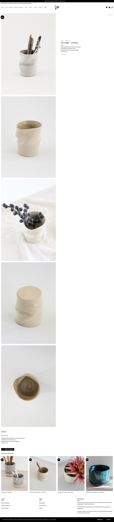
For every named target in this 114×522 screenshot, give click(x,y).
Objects (40, 7)
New (7, 7)
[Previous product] (112, 15)
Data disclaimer (42, 505)
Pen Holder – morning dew (6, 492)
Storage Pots (67, 40)
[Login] (112, 7)
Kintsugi (10, 7)
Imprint (40, 508)
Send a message (5, 508)
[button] (45, 7)
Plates (35, 7)
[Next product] (109, 15)
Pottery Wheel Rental (5, 505)
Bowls (30, 7)
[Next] (113, 476)
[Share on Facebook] (61, 54)
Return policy (42, 503)
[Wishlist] (106, 7)
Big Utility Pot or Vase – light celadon (65, 492)
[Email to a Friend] (63, 54)
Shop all (3, 7)
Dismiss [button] (68, 1)
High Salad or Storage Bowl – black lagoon (95, 492)
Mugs (26, 7)
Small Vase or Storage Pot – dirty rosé (37, 492)
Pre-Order (15, 7)
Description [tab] (3, 432)
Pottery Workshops (5, 503)
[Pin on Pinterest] (64, 54)
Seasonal (21, 7)
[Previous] (1, 476)
